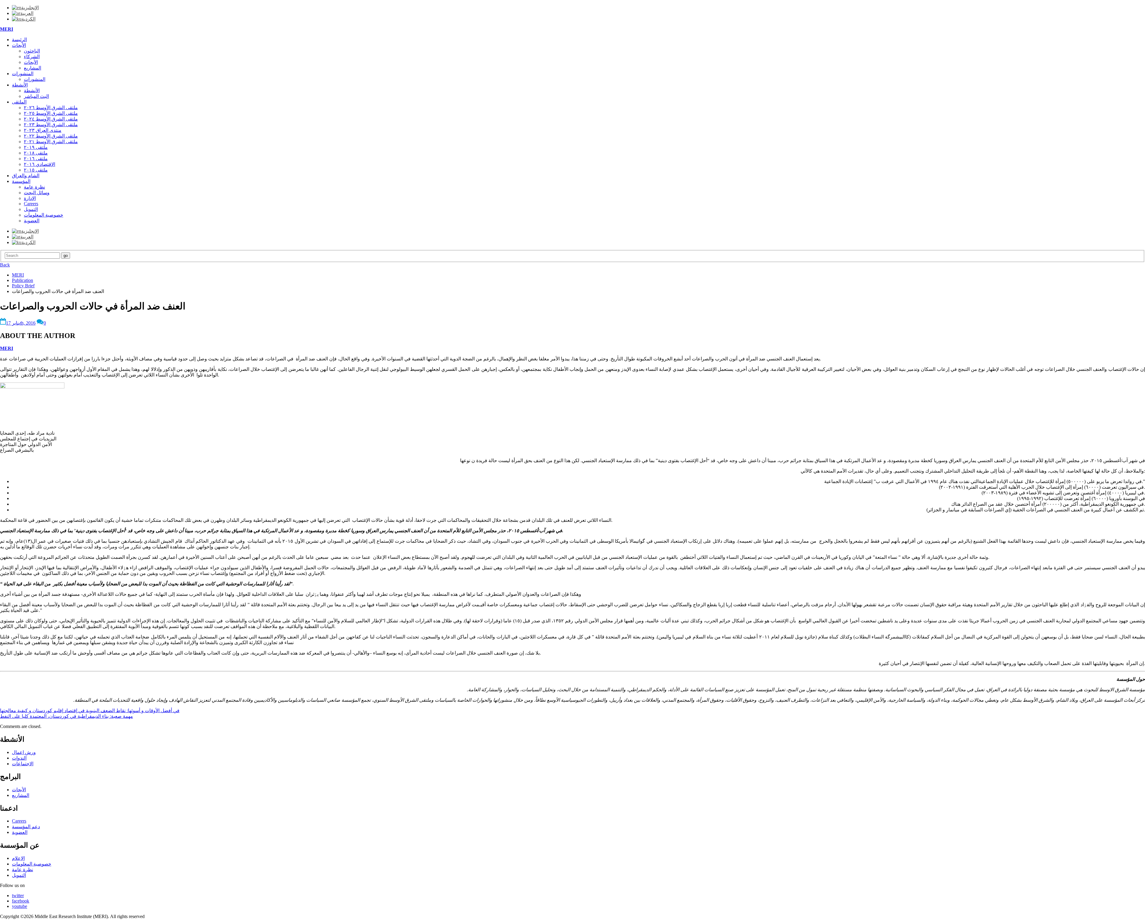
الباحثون (32, 50)
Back (5, 264)
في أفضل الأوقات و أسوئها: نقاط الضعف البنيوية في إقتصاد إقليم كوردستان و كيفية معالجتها (90, 710)
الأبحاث (19, 45)
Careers (31, 203)
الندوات (19, 758)
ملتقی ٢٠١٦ (36, 158)
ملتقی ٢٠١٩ (36, 147)
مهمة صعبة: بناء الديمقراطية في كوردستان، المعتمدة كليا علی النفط (66, 716)
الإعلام (18, 858)
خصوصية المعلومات (43, 214)
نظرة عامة (34, 186)
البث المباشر (36, 96)
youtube (19, 906)
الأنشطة (20, 84)
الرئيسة (19, 39)
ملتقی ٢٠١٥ (36, 169)
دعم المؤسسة (26, 826)
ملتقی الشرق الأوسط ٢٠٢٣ (51, 124)
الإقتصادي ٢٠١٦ (39, 164)
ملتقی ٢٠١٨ (36, 152)
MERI (6, 29)
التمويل (31, 209)
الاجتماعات (22, 763)
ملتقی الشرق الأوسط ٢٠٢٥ (51, 113)
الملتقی (19, 101)
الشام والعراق (25, 175)
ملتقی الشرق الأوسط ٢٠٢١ (51, 141)
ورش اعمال (24, 752)
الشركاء (32, 56)
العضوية (31, 220)
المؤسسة (21, 181)
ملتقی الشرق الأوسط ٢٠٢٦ (51, 107)
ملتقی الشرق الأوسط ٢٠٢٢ (51, 135)
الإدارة (30, 198)
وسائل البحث (36, 192)
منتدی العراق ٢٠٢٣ (42, 130)
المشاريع (32, 67)
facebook (20, 900)
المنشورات (22, 73)
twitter (18, 895)
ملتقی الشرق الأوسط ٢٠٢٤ (51, 118)
